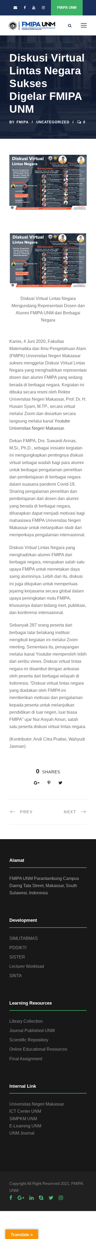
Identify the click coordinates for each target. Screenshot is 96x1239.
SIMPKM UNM (23, 1118)
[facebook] (25, 8)
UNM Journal (21, 1133)
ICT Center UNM (25, 1111)
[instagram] (43, 8)
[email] (15, 8)
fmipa (23, 122)
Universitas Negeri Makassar (36, 1104)
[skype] (41, 1198)
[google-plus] (21, 1198)
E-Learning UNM (25, 1126)
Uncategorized (52, 122)
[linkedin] (31, 1198)
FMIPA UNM (67, 8)
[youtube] (33, 8)
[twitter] (51, 1198)
